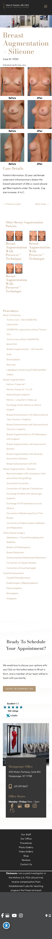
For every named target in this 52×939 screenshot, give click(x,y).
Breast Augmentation (14, 379)
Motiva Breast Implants (18, 394)
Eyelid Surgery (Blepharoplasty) (22, 582)
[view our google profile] (19, 806)
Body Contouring (11, 315)
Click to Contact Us (19, 688)
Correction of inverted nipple (21, 567)
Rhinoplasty (12, 593)
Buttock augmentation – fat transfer (24, 349)
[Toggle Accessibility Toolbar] (6, 925)
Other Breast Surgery (14, 532)
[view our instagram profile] (34, 806)
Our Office (26, 838)
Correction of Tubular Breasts (21, 562)
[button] (19, 688)
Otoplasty (11, 598)
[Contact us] (46, 915)
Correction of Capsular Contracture (24, 488)
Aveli (8, 354)
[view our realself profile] (12, 811)
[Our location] (49, 915)
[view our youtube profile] (27, 806)
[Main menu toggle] (45, 6)
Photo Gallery (26, 847)
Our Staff (26, 834)
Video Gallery (26, 851)
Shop (26, 855)
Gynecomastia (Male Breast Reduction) (26, 557)
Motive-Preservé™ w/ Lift (19, 389)
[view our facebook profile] (12, 806)
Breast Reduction (15, 552)
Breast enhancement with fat (21, 463)
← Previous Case (12, 203)
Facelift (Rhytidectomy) (18, 577)
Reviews (26, 860)
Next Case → (42, 203)
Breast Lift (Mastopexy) (18, 547)
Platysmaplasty (14, 588)
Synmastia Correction (17, 483)
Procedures (26, 843)
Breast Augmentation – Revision (19, 468)
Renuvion (11, 364)
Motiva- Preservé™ (16, 384)
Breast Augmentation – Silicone (26, 43)
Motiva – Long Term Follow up (21, 399)
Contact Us (26, 864)
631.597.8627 (21, 786)
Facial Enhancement (13, 573)
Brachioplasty (13, 359)
